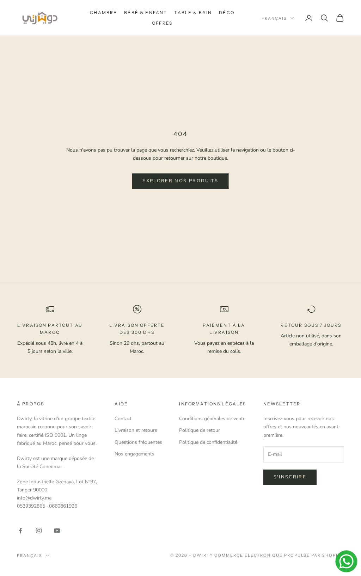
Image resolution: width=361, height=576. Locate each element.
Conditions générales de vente (212, 418)
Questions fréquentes (138, 442)
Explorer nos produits (180, 181)
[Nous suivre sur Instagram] (38, 530)
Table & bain (193, 12)
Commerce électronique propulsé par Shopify (279, 555)
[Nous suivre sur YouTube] (57, 530)
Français (274, 18)
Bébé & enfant (145, 12)
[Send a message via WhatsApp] (346, 561)
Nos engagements (134, 454)
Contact (123, 418)
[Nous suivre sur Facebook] (20, 530)
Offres (162, 23)
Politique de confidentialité (208, 442)
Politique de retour (199, 430)
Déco (226, 12)
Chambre (103, 12)
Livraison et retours (136, 430)
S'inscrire (290, 477)
